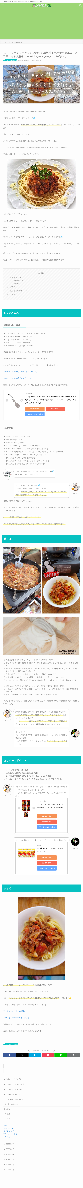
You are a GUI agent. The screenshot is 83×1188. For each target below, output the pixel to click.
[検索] (7, 1070)
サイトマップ (8, 1131)
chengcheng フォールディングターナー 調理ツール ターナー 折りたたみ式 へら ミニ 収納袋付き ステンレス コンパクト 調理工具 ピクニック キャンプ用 (51, 400)
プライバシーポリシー (12, 1134)
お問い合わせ (8, 1128)
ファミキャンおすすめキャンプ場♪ (16, 1018)
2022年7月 (10, 1144)
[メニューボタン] (2, 5)
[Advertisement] (41, 24)
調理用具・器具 (19, 280)
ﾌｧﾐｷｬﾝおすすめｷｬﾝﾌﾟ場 (15, 1084)
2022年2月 (10, 1170)
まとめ (12, 294)
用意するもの (15, 277)
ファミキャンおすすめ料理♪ (14, 1011)
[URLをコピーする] (73, 1055)
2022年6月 (10, 1149)
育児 (8, 1118)
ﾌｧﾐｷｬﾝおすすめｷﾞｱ (13, 1079)
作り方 (12, 287)
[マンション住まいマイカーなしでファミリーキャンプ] (41, 5)
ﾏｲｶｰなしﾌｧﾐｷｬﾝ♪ (13, 1104)
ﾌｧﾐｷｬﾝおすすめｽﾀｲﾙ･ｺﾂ (15, 1099)
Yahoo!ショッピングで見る (35, 414)
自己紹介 (6, 1137)
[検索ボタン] (80, 5)
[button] (9, 1055)
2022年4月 (10, 1159)
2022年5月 (10, 1154)
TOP (5, 1126)
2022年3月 (10, 1165)
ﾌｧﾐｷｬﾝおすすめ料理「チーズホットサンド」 (20, 372)
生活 (8, 1109)
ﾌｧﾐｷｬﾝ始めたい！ (13, 1094)
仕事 (8, 1114)
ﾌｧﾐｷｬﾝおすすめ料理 (11, 60)
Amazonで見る (34, 408)
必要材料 (17, 283)
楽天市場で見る (55, 408)
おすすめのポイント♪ (18, 291)
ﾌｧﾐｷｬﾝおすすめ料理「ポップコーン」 (18, 378)
